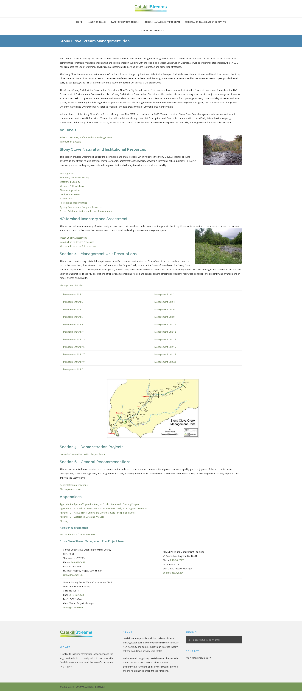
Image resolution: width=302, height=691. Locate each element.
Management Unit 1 (73, 294)
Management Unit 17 (74, 354)
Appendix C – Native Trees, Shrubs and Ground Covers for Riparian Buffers (98, 512)
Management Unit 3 (73, 301)
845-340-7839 (177, 560)
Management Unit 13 (74, 339)
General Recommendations (74, 484)
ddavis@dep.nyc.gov (173, 572)
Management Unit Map (71, 285)
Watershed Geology (70, 181)
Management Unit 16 (165, 346)
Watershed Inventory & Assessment (78, 246)
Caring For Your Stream (125, 22)
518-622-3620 (77, 594)
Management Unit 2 (164, 294)
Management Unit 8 (164, 316)
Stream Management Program (162, 22)
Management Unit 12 (165, 331)
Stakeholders (66, 198)
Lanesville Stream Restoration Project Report (83, 454)
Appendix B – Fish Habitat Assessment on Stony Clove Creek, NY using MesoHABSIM (103, 508)
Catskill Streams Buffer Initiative (205, 22)
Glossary (64, 521)
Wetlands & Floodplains (72, 186)
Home (79, 22)
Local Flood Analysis (151, 30)
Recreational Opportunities (73, 202)
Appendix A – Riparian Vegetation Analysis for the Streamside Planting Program (100, 504)
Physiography (66, 173)
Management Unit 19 (74, 361)
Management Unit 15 (74, 346)
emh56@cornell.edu (73, 574)
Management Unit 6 (164, 309)
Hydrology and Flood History (74, 177)
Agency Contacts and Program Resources (81, 207)
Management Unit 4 (164, 301)
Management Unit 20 (165, 361)
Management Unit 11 (74, 331)
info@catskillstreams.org (198, 657)
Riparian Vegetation (70, 190)
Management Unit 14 (165, 339)
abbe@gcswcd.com (73, 607)
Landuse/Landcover (70, 194)
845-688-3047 (78, 562)
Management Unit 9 (73, 324)
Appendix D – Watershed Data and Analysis (82, 516)
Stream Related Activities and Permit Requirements (86, 211)
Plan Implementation (70, 489)
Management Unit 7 (73, 316)
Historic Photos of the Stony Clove (77, 534)
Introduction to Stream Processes (77, 241)
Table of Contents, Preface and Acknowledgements (86, 137)
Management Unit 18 (165, 354)
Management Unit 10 (165, 324)
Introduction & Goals (70, 141)
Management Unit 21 (74, 369)
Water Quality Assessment (73, 237)
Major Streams (97, 22)
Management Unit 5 (73, 309)
